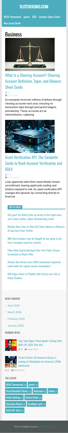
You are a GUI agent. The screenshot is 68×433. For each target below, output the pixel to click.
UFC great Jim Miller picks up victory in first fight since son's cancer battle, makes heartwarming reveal (35, 217)
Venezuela (38, 391)
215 (9, 92)
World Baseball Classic (17, 391)
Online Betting (13, 397)
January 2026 (16, 325)
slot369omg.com (34, 6)
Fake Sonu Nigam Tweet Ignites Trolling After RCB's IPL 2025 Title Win (40, 343)
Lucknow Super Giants (49, 17)
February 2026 (16, 318)
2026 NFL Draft (13, 410)
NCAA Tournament (12, 17)
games (27, 17)
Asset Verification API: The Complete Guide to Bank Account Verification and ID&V (33, 163)
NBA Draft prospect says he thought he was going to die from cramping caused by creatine (35, 240)
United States (32, 397)
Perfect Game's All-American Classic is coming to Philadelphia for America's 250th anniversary (39, 361)
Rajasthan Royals (14, 404)
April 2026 (14, 305)
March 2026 (14, 312)
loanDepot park (35, 404)
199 (9, 174)
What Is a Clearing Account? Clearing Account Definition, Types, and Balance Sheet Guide (33, 81)
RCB (34, 17)
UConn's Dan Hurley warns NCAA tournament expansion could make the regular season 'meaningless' (34, 264)
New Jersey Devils (12, 23)
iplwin (51, 391)
